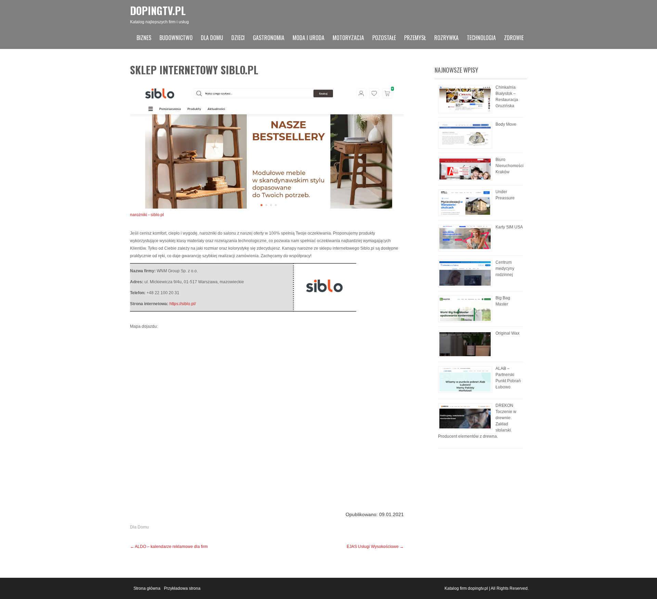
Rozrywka (446, 38)
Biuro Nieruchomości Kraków (509, 165)
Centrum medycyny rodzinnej (504, 268)
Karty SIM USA (509, 227)
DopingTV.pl (158, 10)
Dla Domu (212, 38)
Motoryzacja (348, 38)
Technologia (481, 38)
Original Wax (507, 333)
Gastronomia (268, 38)
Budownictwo (176, 38)
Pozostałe (384, 38)
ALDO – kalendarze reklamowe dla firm (169, 546)
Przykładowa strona (182, 588)
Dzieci (238, 38)
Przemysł (415, 38)
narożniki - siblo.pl (147, 214)
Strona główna (146, 588)
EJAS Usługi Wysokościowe (375, 546)
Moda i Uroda (308, 38)
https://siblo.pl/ (182, 303)
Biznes (144, 38)
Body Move (505, 124)
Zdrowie (514, 38)
